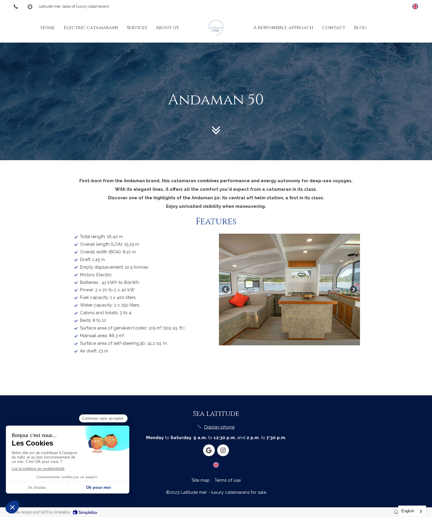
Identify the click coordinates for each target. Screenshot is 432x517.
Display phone (219, 427)
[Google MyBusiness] (209, 450)
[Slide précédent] (225, 289)
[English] (415, 6)
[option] (289, 289)
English (407, 511)
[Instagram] (223, 450)
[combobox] (412, 511)
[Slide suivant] (353, 289)
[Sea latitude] (216, 27)
